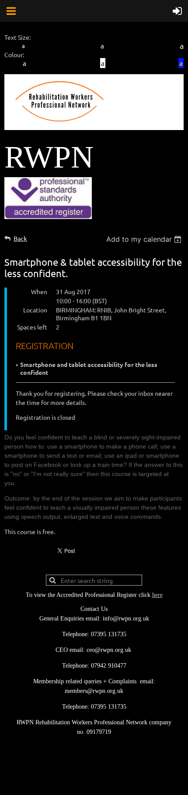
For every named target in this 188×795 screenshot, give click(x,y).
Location (35, 310)
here (157, 595)
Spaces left (32, 327)
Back (20, 238)
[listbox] (145, 239)
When (39, 291)
